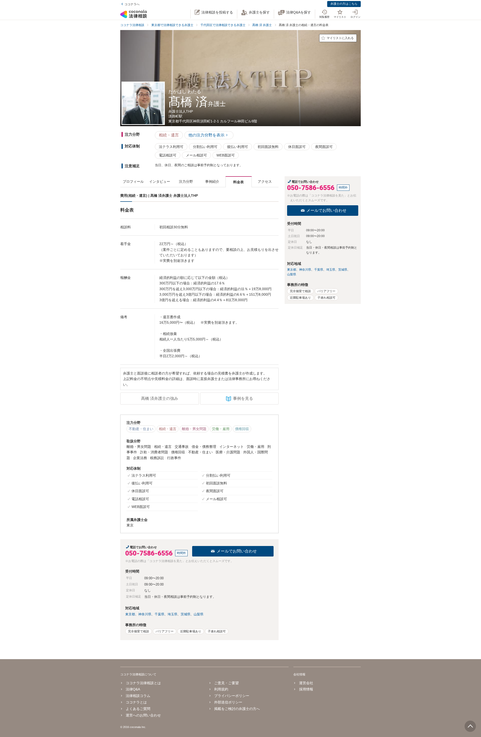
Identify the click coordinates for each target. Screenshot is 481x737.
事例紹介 (212, 181)
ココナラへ (132, 4)
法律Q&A (133, 689)
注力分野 (186, 181)
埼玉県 (172, 614)
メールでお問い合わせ (237, 551)
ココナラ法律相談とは (143, 683)
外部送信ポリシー (228, 702)
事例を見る (243, 398)
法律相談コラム (138, 696)
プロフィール (133, 181)
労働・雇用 (220, 429)
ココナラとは (136, 702)
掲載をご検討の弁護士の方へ (237, 709)
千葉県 (159, 614)
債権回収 (242, 429)
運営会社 (306, 683)
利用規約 (221, 689)
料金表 (238, 182)
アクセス (265, 181)
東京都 (130, 614)
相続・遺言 (169, 135)
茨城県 (185, 614)
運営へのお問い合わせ (143, 715)
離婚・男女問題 (194, 429)
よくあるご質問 (138, 709)
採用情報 (306, 689)
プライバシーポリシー (231, 696)
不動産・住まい (141, 429)
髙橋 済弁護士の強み (159, 398)
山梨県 (198, 614)
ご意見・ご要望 (226, 683)
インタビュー (159, 181)
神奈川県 (144, 614)
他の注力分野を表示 (206, 135)
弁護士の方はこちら (343, 4)
